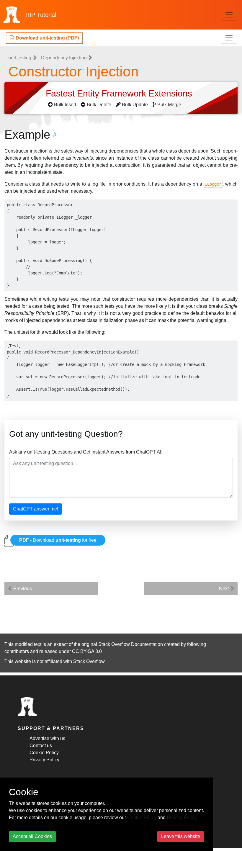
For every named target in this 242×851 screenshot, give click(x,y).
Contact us (41, 745)
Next (224, 588)
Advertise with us (47, 738)
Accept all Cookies (32, 836)
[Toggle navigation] (229, 15)
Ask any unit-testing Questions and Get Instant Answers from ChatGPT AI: (85, 451)
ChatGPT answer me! (35, 508)
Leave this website (180, 836)
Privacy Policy (44, 759)
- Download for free (58, 540)
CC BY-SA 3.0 (87, 651)
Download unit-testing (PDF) (46, 37)
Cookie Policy (44, 752)
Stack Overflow (89, 661)
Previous (22, 588)
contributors (16, 651)
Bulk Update (135, 104)
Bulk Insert (65, 104)
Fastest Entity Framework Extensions (120, 93)
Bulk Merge (169, 104)
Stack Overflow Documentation (130, 644)
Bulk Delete (99, 104)
